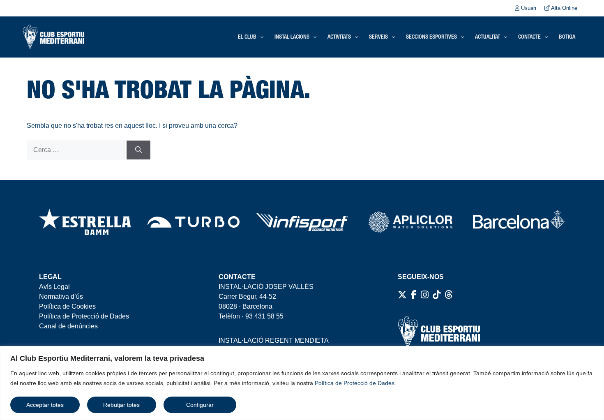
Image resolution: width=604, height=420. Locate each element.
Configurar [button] (200, 405)
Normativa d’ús (61, 296)
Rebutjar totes (121, 405)
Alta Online (563, 8)
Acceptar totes (45, 405)
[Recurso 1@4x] (519, 221)
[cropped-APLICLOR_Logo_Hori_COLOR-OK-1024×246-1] (410, 222)
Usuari (527, 8)
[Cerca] (138, 150)
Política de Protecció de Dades (354, 383)
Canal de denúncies (68, 326)
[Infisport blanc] (302, 222)
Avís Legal (54, 286)
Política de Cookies (67, 306)
